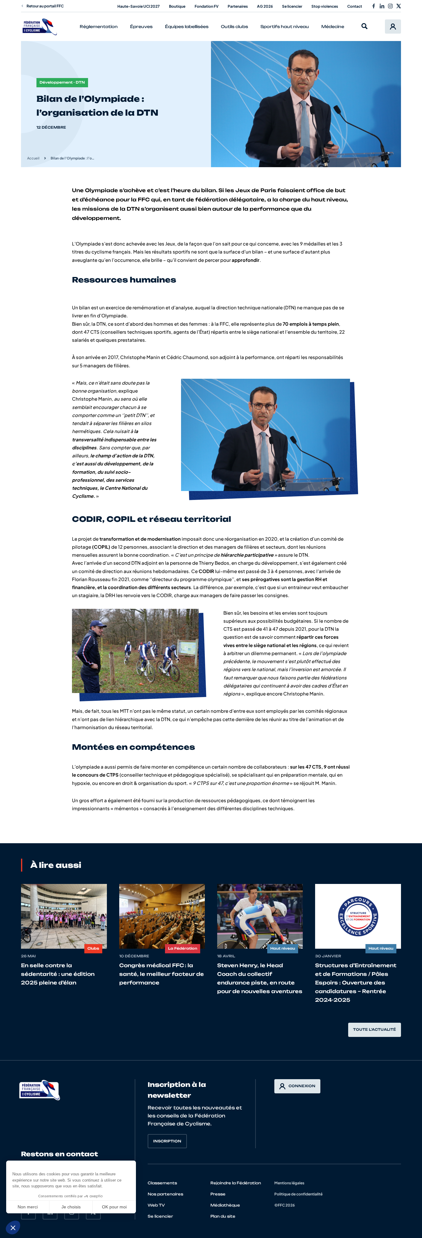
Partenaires (238, 6)
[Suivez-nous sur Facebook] (373, 6)
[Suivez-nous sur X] (398, 6)
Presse (218, 1194)
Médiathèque (225, 1205)
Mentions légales (289, 1183)
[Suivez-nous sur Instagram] (390, 6)
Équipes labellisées (187, 26)
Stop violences (324, 6)
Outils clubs (234, 26)
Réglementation (99, 26)
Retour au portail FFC (45, 6)
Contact (354, 6)
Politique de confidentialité (298, 1194)
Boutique (177, 6)
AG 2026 (265, 6)
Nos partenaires (165, 1194)
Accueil (33, 158)
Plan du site (222, 1216)
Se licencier (292, 6)
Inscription (167, 1141)
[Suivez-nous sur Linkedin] (382, 6)
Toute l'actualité (374, 1029)
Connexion (302, 1086)
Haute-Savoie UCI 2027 (138, 6)
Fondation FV (206, 6)
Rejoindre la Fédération (235, 1183)
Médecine (332, 26)
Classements (162, 1183)
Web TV (156, 1205)
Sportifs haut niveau (284, 26)
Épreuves (141, 26)
